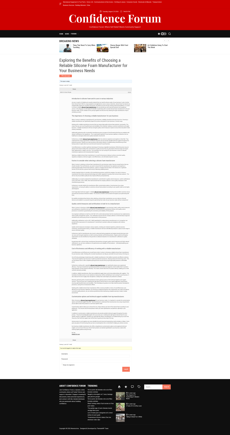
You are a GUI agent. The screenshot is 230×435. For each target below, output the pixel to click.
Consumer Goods (131, 2)
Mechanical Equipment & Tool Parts (74, 2)
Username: (64, 354)
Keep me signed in (68, 365)
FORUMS (74, 34)
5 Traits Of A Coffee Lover (134, 406)
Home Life (90, 2)
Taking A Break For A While (134, 417)
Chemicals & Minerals (144, 2)
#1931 (129, 92)
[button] (168, 40)
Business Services (68, 5)
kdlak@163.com (76, 334)
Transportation (157, 2)
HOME (61, 34)
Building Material (80, 5)
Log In (126, 369)
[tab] (119, 386)
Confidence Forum (115, 18)
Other (88, 5)
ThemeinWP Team (102, 428)
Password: (64, 359)
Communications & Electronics (103, 2)
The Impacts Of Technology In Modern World (132, 397)
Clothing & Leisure (120, 2)
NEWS (67, 34)
